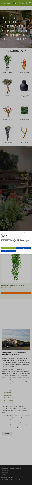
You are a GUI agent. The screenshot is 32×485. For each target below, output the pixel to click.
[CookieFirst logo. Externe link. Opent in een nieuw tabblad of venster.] (1, 234)
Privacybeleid (27, 233)
